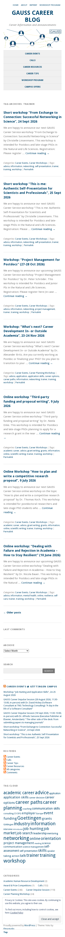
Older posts (12, 612)
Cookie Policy (16, 913)
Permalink (28, 169)
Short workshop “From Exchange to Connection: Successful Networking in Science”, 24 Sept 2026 (32, 117)
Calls (33, 60)
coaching (27, 808)
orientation (51, 838)
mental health (29, 595)
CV (15, 813)
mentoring (52, 833)
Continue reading (37, 153)
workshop (17, 169)
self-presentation (43, 166)
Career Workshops (38, 163)
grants (44, 450)
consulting (8, 813)
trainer (55, 166)
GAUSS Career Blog (32, 16)
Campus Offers (33, 87)
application (21, 376)
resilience (48, 595)
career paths (9, 379)
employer (29, 813)
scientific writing (18, 454)
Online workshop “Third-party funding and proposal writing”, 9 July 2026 (31, 401)
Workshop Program (50, 5)
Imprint (33, 5)
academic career (11, 450)
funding (10, 818)
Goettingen (29, 818)
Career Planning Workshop (42, 373)
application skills (36, 376)
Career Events (32, 53)
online (6, 454)
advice (6, 166)
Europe (39, 813)
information (16, 166)
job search (24, 833)
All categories (13, 769)
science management (33, 846)
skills (42, 850)
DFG (19, 813)
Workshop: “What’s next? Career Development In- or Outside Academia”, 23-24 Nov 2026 (28, 331)
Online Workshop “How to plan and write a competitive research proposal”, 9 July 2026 (30, 476)
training (7, 169)
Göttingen (8, 824)
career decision (37, 797)
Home (16, 5)
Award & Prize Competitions (17, 885)
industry (22, 823)
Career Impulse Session (38, 890)
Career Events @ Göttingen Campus (32, 686)
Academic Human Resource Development (23, 881)
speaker (51, 851)
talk (23, 856)
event (48, 813)
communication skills (46, 808)
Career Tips (32, 73)
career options (52, 376)
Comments (12, 772)
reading (37, 843)
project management (45, 309)
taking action (11, 855)
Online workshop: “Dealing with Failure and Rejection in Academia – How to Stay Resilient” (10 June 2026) (31, 550)
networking (28, 166)
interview (7, 829)
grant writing (33, 450)
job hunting (33, 828)
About (24, 5)
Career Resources (32, 67)
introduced (18, 829)
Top (5, 932)
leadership (40, 833)
